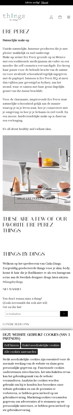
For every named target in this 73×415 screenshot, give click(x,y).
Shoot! (44, 2)
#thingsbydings (13, 282)
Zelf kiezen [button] (11, 345)
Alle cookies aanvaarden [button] (20, 351)
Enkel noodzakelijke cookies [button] (40, 345)
